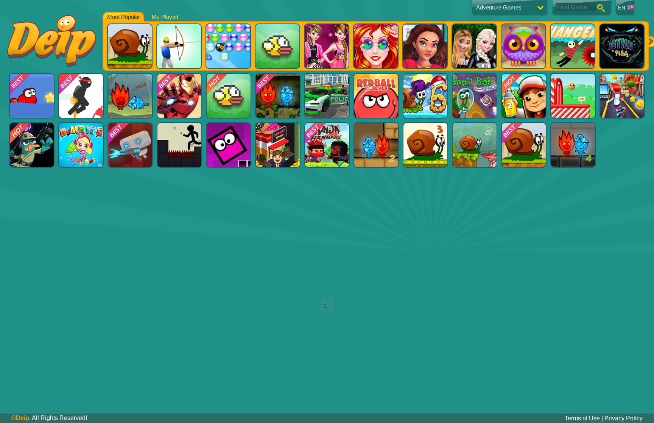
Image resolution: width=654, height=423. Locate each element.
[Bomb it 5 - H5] (81, 145)
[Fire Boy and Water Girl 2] (376, 145)
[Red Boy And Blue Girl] (130, 96)
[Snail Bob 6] (425, 96)
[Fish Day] (32, 96)
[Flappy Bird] (229, 96)
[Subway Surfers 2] (524, 96)
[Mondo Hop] (573, 96)
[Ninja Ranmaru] (327, 145)
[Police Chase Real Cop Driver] (327, 96)
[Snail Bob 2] (475, 145)
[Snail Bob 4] (475, 96)
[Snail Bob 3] (425, 145)
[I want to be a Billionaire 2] (278, 145)
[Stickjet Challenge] (81, 96)
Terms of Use (582, 418)
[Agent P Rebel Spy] (32, 145)
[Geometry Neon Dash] (229, 145)
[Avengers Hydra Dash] (179, 96)
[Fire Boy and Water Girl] (278, 96)
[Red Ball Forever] (376, 96)
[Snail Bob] (524, 145)
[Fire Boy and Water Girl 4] (573, 145)
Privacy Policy (623, 418)
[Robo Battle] (130, 145)
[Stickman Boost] (179, 145)
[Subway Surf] (622, 96)
